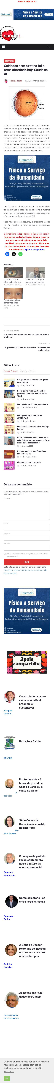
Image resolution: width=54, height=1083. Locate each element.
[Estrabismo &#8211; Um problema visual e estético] (35, 272)
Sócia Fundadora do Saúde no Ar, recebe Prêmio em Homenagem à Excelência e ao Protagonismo (33, 440)
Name (6, 523)
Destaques (9, 61)
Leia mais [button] (9, 1071)
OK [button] (7, 1078)
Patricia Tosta (16, 81)
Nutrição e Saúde (30, 741)
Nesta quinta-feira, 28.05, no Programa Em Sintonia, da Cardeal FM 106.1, (32, 393)
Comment (7, 498)
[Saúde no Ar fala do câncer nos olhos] (13, 293)
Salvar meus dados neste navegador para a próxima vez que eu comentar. (27, 555)
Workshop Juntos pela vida (29, 462)
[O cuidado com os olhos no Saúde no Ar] (13, 272)
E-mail (7, 533)
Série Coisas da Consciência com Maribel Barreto (32, 824)
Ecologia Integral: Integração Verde (32, 404)
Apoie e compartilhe (35, 249)
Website (7, 543)
